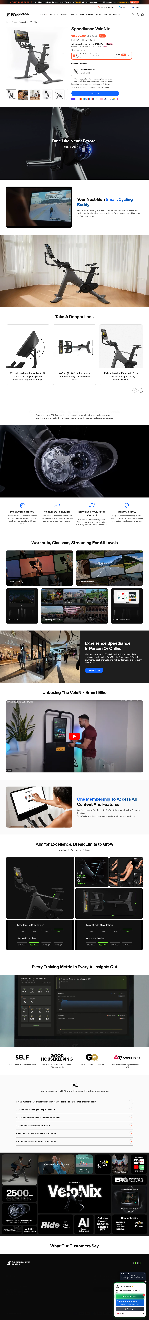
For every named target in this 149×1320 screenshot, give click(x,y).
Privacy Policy (79, 1289)
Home (8, 22)
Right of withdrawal (81, 1297)
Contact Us (39, 1280)
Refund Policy (78, 1284)
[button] (44, 14)
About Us (51, 1280)
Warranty (38, 1284)
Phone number (45, 656)
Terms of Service (80, 1293)
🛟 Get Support (130, 1309)
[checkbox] (101, 56)
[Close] (110, 633)
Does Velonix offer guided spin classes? (36, 1109)
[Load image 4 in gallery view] (47, 94)
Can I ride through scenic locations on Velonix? (39, 1117)
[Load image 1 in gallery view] (11, 94)
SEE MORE (58, 680)
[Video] (74, 736)
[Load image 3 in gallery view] (35, 94)
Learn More (105, 46)
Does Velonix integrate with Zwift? (34, 1125)
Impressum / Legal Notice (16, 1284)
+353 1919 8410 (107, 7)
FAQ (64, 1090)
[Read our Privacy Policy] (75, 672)
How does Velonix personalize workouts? (37, 1133)
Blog (49, 1289)
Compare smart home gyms (58, 1297)
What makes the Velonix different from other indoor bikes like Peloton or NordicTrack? (57, 1101)
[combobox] (45, 661)
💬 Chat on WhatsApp (133, 1295)
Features (50, 1293)
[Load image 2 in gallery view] (23, 94)
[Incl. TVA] (82, 40)
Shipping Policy (79, 1280)
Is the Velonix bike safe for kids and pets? (37, 1141)
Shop (133, 2)
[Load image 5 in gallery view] (59, 94)
